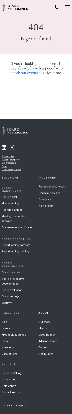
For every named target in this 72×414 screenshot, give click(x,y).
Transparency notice (11, 169)
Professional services (51, 186)
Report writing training (15, 251)
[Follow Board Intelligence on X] (12, 148)
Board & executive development (13, 281)
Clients (42, 328)
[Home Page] (15, 133)
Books (5, 341)
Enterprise (44, 199)
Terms (4, 166)
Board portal (9, 197)
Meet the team (47, 335)
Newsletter (8, 347)
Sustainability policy (10, 159)
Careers (43, 347)
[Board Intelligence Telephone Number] (56, 7)
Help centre (9, 386)
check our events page (28, 73)
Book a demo (36, 408)
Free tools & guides (14, 335)
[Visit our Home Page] (15, 7)
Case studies (10, 354)
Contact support (11, 392)
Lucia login (8, 379)
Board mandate (11, 272)
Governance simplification (17, 227)
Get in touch (46, 354)
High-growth (46, 206)
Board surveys (11, 296)
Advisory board (47, 341)
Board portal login (13, 373)
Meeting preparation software (14, 218)
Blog (4, 322)
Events (6, 328)
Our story (44, 322)
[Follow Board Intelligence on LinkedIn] (4, 148)
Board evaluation (12, 290)
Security (7, 303)
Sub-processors (9, 162)
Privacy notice (8, 156)
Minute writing (10, 203)
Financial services (49, 193)
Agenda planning (12, 210)
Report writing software (16, 245)
